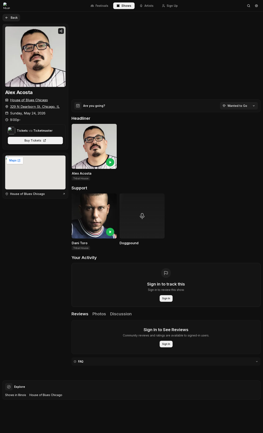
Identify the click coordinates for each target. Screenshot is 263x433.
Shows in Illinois (15, 395)
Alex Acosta (18, 92)
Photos (99, 313)
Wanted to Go (237, 105)
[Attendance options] (254, 105)
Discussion (121, 313)
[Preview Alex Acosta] (110, 162)
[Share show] (61, 31)
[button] (94, 153)
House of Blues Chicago (29, 100)
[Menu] (256, 5)
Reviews (80, 313)
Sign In (166, 298)
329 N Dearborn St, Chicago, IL (35, 107)
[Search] (248, 5)
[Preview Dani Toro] (110, 232)
